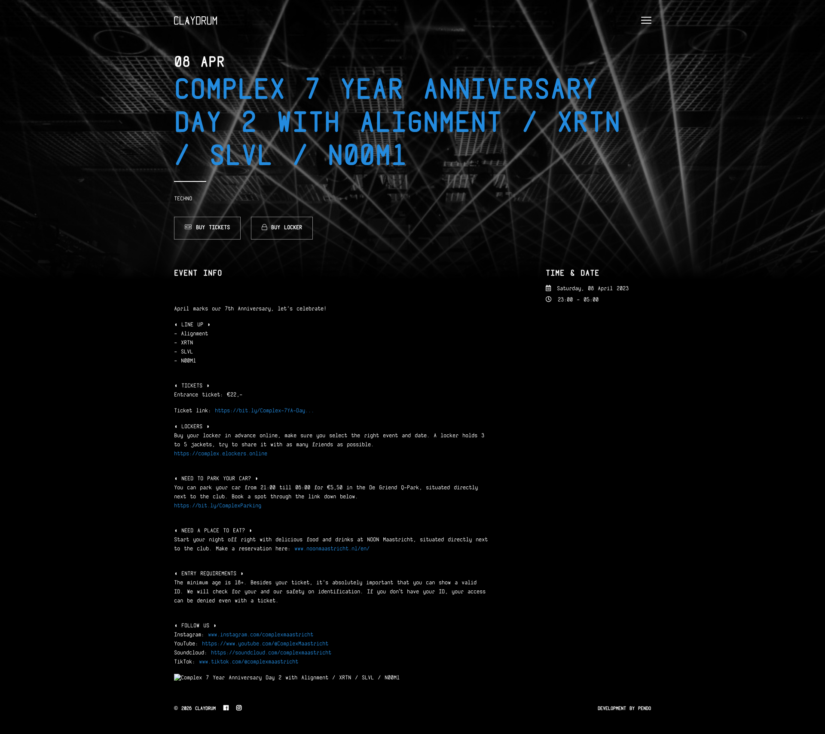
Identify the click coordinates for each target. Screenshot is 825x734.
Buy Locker (286, 228)
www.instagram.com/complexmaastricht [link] (260, 635)
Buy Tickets (213, 228)
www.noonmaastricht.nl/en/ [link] (332, 549)
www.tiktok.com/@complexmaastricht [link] (248, 662)
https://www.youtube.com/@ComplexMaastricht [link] (265, 644)
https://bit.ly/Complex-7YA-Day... (264, 411)
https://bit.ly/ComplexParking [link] (217, 506)
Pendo (644, 708)
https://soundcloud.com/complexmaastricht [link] (271, 653)
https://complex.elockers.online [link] (220, 454)
